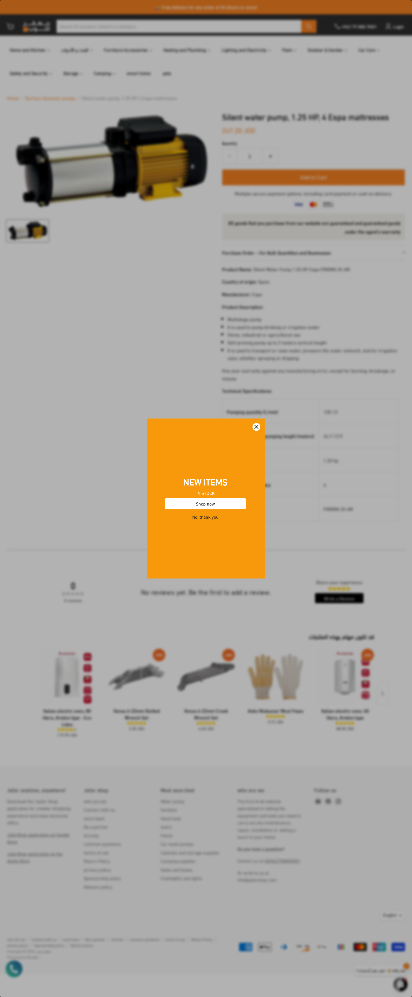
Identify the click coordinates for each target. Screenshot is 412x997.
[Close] (256, 427)
